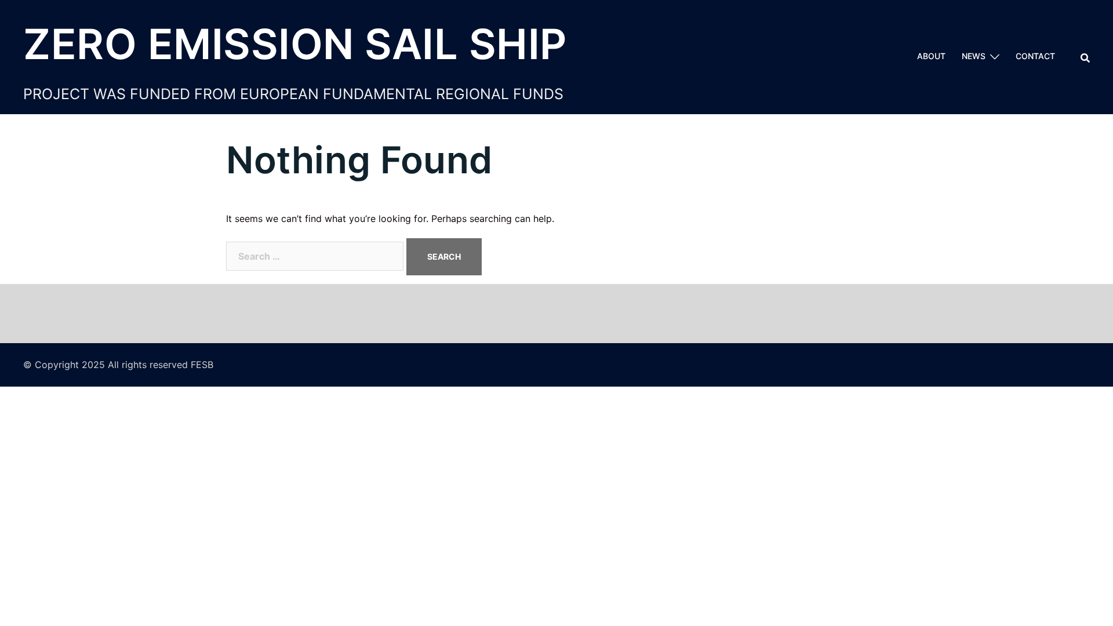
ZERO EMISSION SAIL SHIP (295, 44)
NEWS (973, 56)
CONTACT (1035, 56)
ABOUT (931, 56)
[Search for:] (314, 256)
